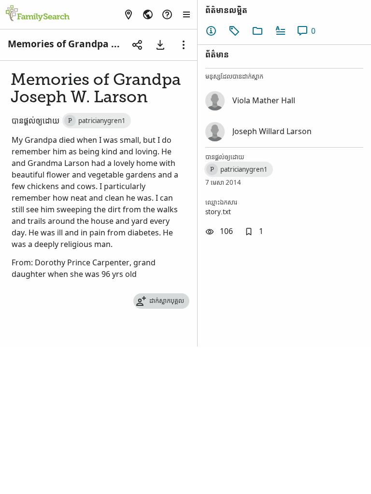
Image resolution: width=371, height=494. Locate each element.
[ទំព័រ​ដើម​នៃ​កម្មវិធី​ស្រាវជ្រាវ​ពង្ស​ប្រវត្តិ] (38, 14)
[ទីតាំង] (128, 14)
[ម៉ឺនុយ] (183, 45)
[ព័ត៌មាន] (211, 31)
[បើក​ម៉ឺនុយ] (186, 14)
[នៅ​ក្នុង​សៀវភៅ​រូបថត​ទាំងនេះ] (257, 31)
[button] (254, 231)
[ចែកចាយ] (137, 45)
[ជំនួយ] (167, 14)
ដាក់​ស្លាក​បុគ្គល (166, 300)
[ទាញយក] (160, 45)
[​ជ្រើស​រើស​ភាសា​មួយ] (147, 14)
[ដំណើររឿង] (280, 31)
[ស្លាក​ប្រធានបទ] (234, 31)
